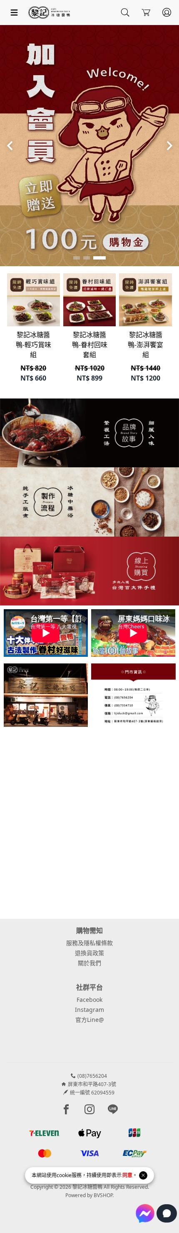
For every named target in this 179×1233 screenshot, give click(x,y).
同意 (127, 1175)
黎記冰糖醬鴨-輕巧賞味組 (33, 344)
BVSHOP (103, 1195)
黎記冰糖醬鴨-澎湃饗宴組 (145, 344)
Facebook (89, 1000)
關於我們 (89, 963)
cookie (64, 1175)
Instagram (89, 1010)
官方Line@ (89, 1020)
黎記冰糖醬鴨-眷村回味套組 (89, 344)
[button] (76, 258)
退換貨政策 (89, 953)
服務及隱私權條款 (89, 943)
